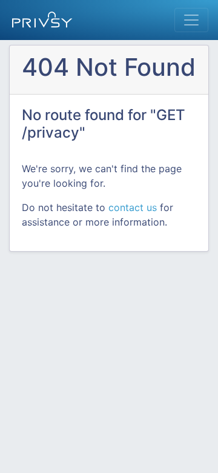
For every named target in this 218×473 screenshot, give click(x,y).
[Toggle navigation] (191, 20)
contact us (132, 207)
